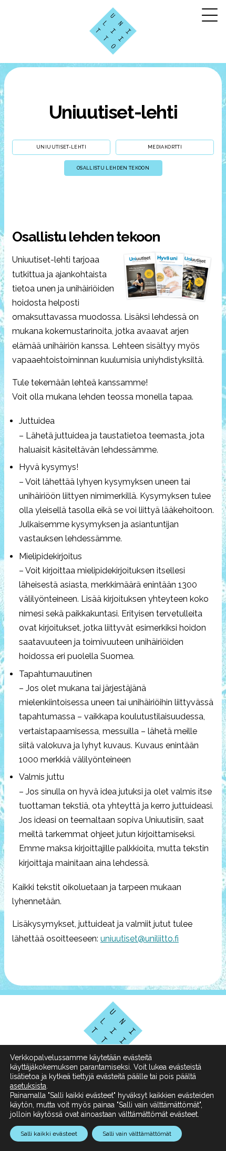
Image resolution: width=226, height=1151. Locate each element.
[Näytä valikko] (210, 15)
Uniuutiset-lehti (113, 112)
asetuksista (28, 1086)
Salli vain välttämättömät (136, 1133)
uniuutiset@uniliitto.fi (139, 939)
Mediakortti (165, 147)
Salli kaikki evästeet (48, 1133)
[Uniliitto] (113, 31)
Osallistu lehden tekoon (113, 168)
